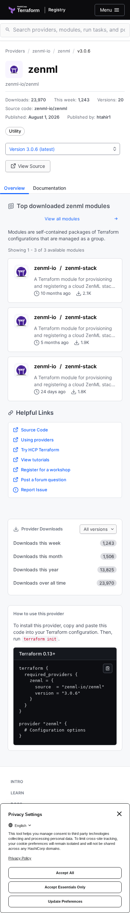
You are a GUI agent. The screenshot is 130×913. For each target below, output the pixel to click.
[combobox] (62, 149)
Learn (17, 792)
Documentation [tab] (49, 188)
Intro (17, 781)
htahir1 (104, 117)
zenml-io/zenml (50, 108)
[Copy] (107, 668)
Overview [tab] (14, 188)
